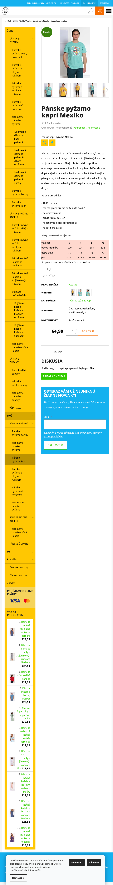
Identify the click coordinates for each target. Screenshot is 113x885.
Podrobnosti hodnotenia (86, 128)
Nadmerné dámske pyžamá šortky (20, 178)
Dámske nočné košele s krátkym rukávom (20, 245)
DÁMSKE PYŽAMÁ (14, 40)
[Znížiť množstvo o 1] (75, 333)
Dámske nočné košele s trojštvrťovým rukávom (20, 279)
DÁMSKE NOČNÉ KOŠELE (18, 215)
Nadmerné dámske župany (18, 396)
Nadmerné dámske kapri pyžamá (20, 137)
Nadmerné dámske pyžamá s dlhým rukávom (20, 157)
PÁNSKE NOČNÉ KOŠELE (18, 519)
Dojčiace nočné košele (19, 293)
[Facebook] (52, 142)
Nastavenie (18, 878)
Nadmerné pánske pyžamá (18, 506)
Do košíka (88, 331)
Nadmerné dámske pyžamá (18, 120)
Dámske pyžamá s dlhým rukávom (17, 70)
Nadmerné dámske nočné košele (20, 347)
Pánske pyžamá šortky (20, 433)
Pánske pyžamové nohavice (17, 491)
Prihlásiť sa (55, 445)
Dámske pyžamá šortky (20, 192)
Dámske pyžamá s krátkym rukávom (17, 89)
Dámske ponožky (18, 567)
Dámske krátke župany (19, 383)
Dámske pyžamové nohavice (17, 105)
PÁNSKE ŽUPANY (18, 544)
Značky (11, 583)
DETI (10, 552)
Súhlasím (94, 862)
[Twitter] (44, 142)
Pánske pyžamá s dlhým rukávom (17, 474)
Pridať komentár (54, 376)
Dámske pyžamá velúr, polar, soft (19, 53)
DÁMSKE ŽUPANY (14, 360)
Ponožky (11, 559)
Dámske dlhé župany (19, 372)
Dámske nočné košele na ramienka (20, 262)
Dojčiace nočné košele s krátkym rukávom (19, 310)
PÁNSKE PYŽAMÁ (18, 423)
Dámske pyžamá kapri (19, 204)
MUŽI (10, 416)
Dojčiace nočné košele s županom (19, 330)
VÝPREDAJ (15, 408)
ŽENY (10, 31)
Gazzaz (73, 285)
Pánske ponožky (18, 575)
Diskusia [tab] (57, 352)
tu (40, 870)
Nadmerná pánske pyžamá (18, 446)
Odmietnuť (76, 862)
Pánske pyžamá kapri (19, 459)
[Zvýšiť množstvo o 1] (75, 329)
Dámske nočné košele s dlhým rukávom (20, 228)
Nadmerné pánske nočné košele (19, 532)
